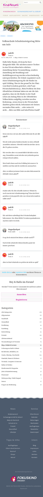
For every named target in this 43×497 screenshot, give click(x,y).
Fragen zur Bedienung (8, 385)
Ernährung (5, 325)
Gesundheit (5, 322)
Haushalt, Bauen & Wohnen (10, 358)
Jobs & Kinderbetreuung (9, 371)
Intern (3, 381)
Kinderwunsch (9, 12)
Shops (13, 454)
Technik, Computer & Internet (11, 361)
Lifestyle (13, 432)
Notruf (13, 457)
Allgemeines (5, 315)
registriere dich (21, 272)
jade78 (11, 53)
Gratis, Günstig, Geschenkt (10, 355)
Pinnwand (10, 35)
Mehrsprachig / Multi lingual (11, 378)
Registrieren (21, 300)
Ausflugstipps (14, 15)
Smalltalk (4, 318)
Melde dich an (7, 272)
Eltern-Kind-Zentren (13, 448)
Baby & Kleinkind (13, 420)
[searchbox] (32, 2)
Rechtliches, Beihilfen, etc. (10, 351)
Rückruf (13, 451)
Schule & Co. (13, 423)
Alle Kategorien (6, 312)
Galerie (25, 15)
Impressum (23, 488)
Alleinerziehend (6, 338)
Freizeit (3, 335)
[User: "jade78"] (4, 54)
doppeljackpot (14, 126)
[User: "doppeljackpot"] (5, 127)
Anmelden (21, 294)
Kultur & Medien (6, 365)
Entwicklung (5, 332)
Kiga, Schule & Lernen (8, 345)
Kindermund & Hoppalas (9, 368)
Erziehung (4, 328)
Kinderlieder (34, 15)
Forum (5, 15)
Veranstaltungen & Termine (10, 342)
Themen (3, 35)
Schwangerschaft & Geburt (29, 12)
